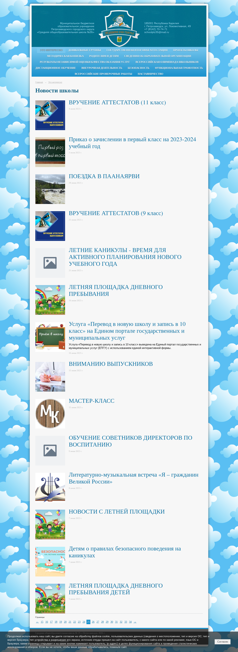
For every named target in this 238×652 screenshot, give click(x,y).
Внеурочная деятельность (101, 68)
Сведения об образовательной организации (157, 56)
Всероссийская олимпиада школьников (167, 62)
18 (56, 621)
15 (42, 621)
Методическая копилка (65, 56)
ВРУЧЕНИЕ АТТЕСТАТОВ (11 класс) (117, 102)
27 (98, 621)
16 (46, 621)
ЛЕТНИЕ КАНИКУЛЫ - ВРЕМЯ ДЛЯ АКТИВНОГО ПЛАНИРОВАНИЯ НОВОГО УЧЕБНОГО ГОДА (125, 256)
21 (70, 621)
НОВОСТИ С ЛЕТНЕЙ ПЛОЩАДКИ (117, 511)
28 (102, 621)
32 (121, 621)
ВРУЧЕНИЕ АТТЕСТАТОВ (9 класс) (116, 213)
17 (51, 621)
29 (107, 621)
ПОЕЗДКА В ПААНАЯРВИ (104, 176)
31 (116, 621)
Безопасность (138, 68)
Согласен (222, 641)
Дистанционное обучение (55, 68)
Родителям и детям (104, 56)
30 (111, 621)
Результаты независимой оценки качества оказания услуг (85, 62)
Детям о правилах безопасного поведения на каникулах (125, 551)
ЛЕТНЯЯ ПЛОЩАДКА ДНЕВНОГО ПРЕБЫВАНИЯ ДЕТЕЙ (116, 588)
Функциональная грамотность (179, 68)
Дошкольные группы (84, 50)
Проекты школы (185, 50)
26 (93, 621)
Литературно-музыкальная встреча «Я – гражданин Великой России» (133, 477)
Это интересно (51, 50)
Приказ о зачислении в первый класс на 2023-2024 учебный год (132, 142)
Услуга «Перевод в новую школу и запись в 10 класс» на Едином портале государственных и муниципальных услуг (127, 330)
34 (130, 621)
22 (74, 621)
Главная (39, 82)
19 (60, 621)
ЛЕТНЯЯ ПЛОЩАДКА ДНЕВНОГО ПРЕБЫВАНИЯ (116, 290)
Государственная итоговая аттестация (137, 50)
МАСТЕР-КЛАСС (92, 400)
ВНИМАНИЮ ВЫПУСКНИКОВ (111, 363)
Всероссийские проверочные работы (103, 74)
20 (65, 621)
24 (84, 621)
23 (79, 621)
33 (125, 621)
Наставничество (150, 74)
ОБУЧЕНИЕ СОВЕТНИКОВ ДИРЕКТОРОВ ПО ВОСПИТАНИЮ (130, 440)
